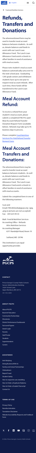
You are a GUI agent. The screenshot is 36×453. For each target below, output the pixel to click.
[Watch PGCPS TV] (33, 430)
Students (5, 338)
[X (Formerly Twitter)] (3, 430)
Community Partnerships (10, 316)
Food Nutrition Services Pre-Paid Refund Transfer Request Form (16, 138)
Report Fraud (6, 373)
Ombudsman (6, 370)
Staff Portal (6, 335)
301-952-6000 (7, 293)
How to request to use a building (13, 380)
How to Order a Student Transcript (13, 386)
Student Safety (7, 376)
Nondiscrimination (8, 408)
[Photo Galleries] (23, 430)
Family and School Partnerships (13, 367)
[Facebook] (8, 430)
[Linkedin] (13, 430)
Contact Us (6, 389)
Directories (6, 319)
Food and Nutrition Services (14, 10)
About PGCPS (7, 309)
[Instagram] (28, 430)
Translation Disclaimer (10, 411)
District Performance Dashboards (13, 322)
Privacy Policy (7, 405)
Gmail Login (6, 329)
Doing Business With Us (10, 364)
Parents (5, 332)
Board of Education (9, 313)
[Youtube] (18, 430)
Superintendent (7, 341)
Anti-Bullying (7, 360)
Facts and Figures (8, 325)
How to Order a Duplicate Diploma (14, 383)
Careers (4, 345)
